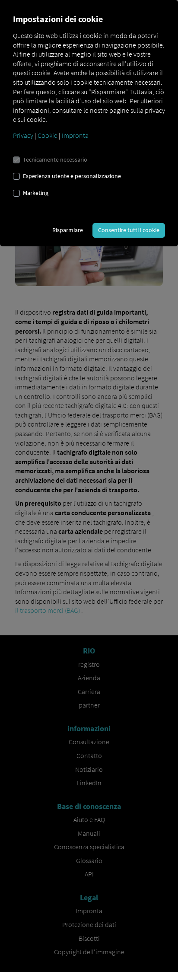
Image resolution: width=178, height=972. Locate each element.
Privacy (23, 135)
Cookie (47, 135)
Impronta (75, 135)
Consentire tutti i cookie (128, 230)
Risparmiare (67, 230)
